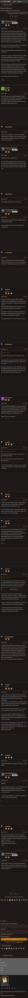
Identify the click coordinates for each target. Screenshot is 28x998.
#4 (26, 155)
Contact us (3, 962)
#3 (26, 131)
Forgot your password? (7, 934)
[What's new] (23, 1)
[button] (14, 960)
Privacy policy (4, 965)
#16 (26, 692)
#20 (26, 860)
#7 (26, 257)
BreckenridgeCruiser (6, 10)
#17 (26, 760)
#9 (26, 349)
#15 (26, 642)
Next (15, 16)
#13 (26, 526)
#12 (26, 499)
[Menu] (1, 1)
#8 (26, 296)
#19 (26, 832)
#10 (26, 403)
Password (3, 929)
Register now (20, 942)
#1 (26, 28)
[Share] (24, 28)
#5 (26, 199)
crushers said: (5, 352)
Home (2, 970)
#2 (26, 93)
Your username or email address (9, 923)
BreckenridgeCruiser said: (8, 451)
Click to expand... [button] (14, 589)
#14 (26, 574)
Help (2, 967)
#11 (26, 447)
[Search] (26, 1)
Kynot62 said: (5, 578)
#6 (26, 217)
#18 (26, 780)
